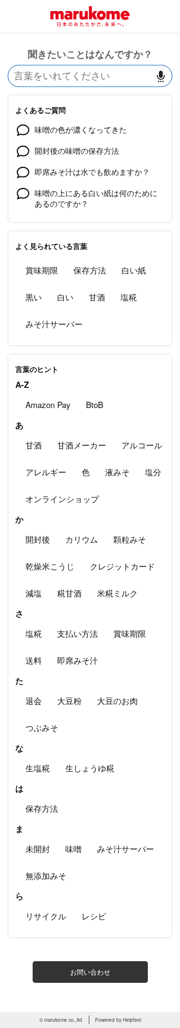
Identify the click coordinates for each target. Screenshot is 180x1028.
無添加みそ (45, 875)
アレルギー (45, 472)
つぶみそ (41, 727)
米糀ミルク (117, 593)
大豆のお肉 (117, 700)
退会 (33, 700)
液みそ (117, 472)
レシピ (94, 916)
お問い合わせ (90, 972)
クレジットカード (122, 566)
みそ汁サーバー (54, 324)
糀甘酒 (69, 593)
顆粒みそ (129, 539)
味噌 (73, 848)
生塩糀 (37, 768)
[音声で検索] (161, 76)
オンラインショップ (62, 499)
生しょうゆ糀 (89, 768)
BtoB (94, 404)
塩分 (153, 472)
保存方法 (89, 270)
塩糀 (128, 297)
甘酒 (97, 297)
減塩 (33, 593)
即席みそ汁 (77, 660)
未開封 (37, 848)
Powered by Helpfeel (118, 1019)
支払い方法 (77, 633)
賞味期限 (41, 270)
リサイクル (45, 916)
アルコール (141, 445)
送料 (33, 660)
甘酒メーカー (81, 445)
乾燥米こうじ (49, 566)
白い (65, 297)
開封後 (37, 539)
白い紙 (133, 270)
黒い (33, 297)
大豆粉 (69, 700)
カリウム (81, 539)
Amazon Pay (48, 404)
